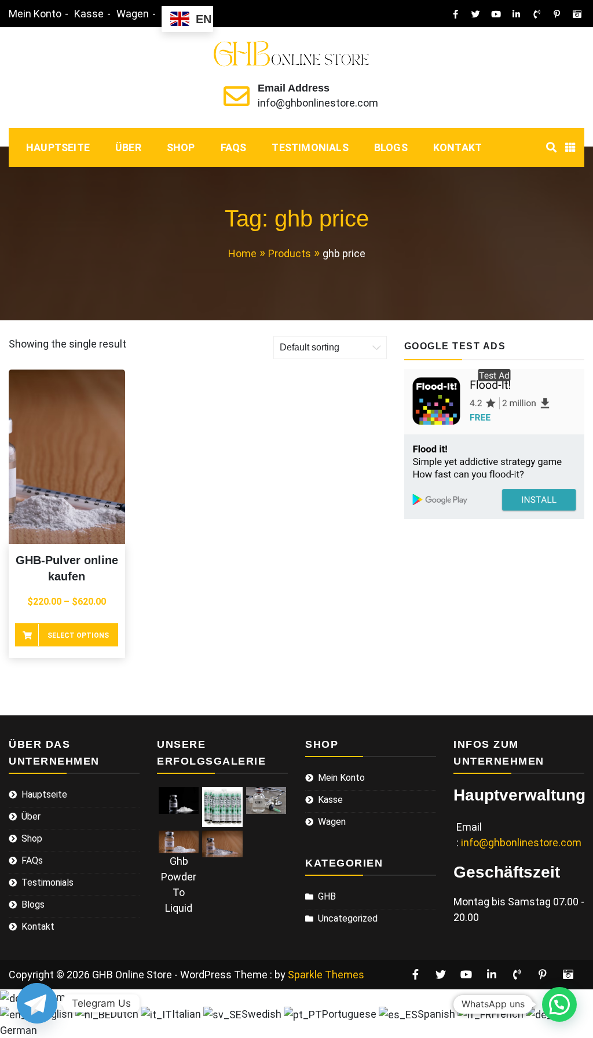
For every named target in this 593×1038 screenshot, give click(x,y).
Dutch (126, 1014)
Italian (187, 1014)
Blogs (391, 147)
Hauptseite (58, 147)
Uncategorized (348, 918)
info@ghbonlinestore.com (318, 103)
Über (128, 147)
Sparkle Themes (326, 974)
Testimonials (310, 147)
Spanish (437, 1014)
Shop (181, 147)
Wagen (132, 14)
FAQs (234, 147)
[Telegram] (37, 1003)
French (509, 1014)
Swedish (262, 1014)
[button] (559, 1004)
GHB (327, 896)
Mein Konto (35, 14)
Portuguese (350, 1014)
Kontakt (457, 147)
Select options (78, 635)
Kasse (89, 14)
